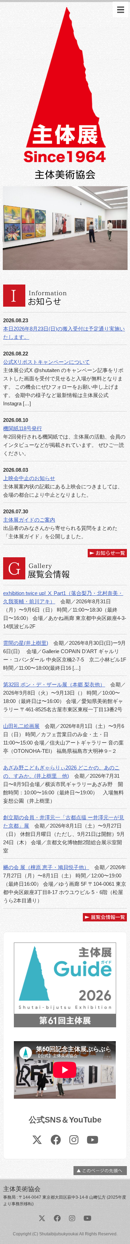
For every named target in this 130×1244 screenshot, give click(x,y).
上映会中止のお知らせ (29, 478)
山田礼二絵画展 (21, 726)
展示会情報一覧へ (105, 917)
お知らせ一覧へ (107, 553)
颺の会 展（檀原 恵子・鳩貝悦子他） (46, 867)
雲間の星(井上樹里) (25, 643)
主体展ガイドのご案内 (29, 520)
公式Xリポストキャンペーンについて (46, 362)
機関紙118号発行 (22, 428)
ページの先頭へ (100, 1170)
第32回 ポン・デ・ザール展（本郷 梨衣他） (54, 684)
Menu (120, 9)
